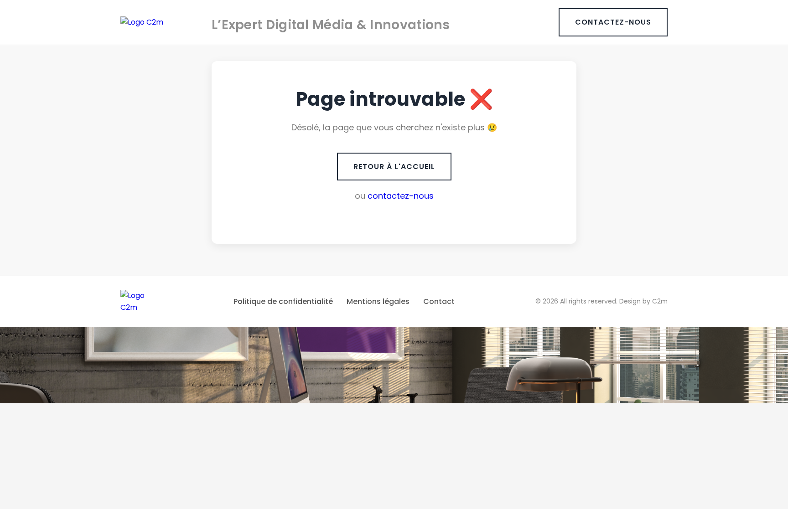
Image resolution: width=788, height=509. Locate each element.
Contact (439, 301)
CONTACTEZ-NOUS (613, 22)
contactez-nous (401, 195)
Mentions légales (378, 301)
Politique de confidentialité (283, 301)
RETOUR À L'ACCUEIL (394, 166)
